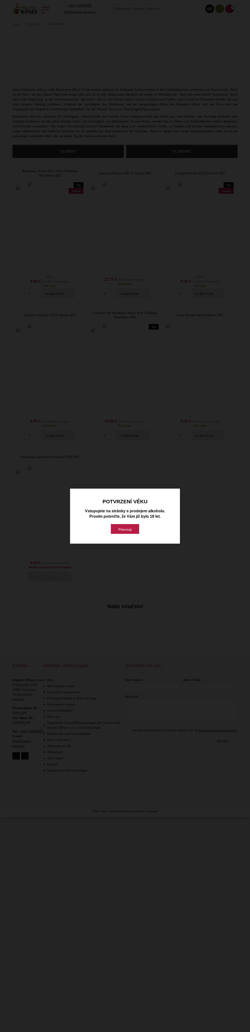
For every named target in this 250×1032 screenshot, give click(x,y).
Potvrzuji (125, 529)
